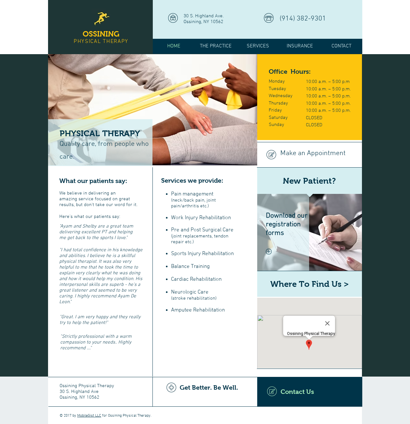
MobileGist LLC (89, 415)
